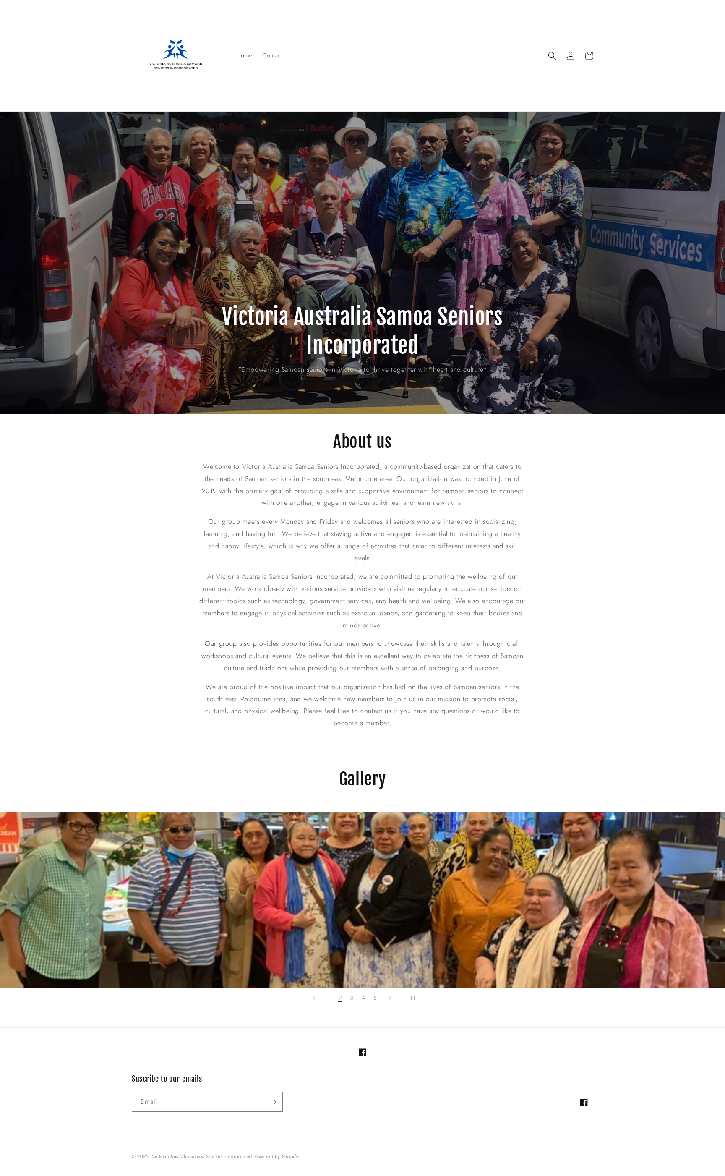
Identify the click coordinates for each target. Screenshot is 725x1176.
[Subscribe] (273, 1102)
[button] (552, 56)
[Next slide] (390, 997)
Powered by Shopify (276, 1156)
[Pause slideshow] (411, 997)
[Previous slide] (314, 997)
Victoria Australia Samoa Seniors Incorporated (202, 1156)
